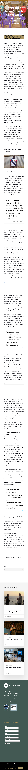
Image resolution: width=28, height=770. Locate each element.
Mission (19, 18)
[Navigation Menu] (26, 2)
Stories (14, 20)
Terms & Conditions (9, 718)
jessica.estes (8, 616)
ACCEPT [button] (20, 768)
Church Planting (11, 18)
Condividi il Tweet (17, 221)
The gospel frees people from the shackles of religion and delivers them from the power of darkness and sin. (13, 338)
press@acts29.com (12, 701)
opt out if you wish (12, 768)
